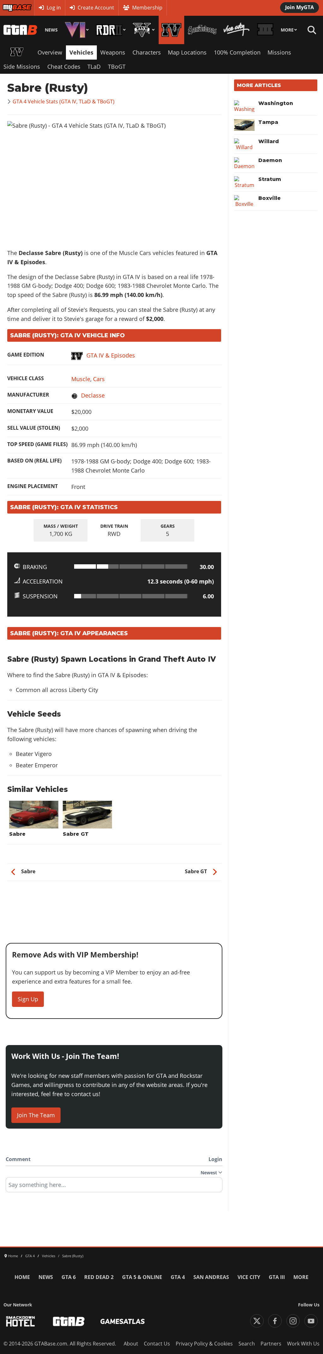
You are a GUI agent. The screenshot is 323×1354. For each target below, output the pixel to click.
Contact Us (157, 1343)
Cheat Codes (63, 66)
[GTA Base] (20, 30)
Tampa (268, 122)
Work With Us (303, 1343)
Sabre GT (76, 834)
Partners (271, 1343)
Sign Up (28, 999)
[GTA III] (265, 30)
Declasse (93, 395)
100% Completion (237, 52)
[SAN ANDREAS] (202, 30)
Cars (99, 379)
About (131, 1343)
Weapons (112, 52)
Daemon (270, 160)
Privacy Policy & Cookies (204, 1343)
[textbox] (114, 1187)
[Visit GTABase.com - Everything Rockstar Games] (69, 1321)
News (51, 30)
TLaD (94, 66)
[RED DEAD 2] (111, 30)
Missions (279, 52)
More (287, 30)
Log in (54, 7)
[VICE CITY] (236, 30)
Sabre (17, 834)
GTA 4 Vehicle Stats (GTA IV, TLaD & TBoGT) (64, 101)
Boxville (269, 198)
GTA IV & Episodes (110, 355)
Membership (147, 7)
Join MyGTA (299, 7)
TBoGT (117, 66)
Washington (275, 103)
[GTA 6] (77, 30)
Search (246, 1343)
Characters (146, 52)
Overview (50, 52)
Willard (268, 141)
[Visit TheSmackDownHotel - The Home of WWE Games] (20, 1321)
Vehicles (81, 52)
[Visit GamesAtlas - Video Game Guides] (122, 1321)
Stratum (269, 179)
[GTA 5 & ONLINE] (143, 30)
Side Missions (21, 66)
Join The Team (36, 1115)
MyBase (11, 7)
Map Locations (187, 52)
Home (22, 1277)
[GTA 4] (171, 30)
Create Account (96, 7)
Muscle (80, 379)
